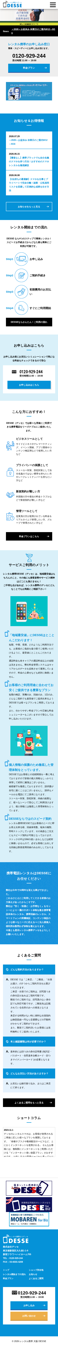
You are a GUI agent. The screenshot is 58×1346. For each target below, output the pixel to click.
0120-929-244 (29, 56)
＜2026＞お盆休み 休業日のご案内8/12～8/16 (33, 31)
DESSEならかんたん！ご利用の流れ (29, 322)
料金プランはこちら (29, 536)
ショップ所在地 (36, 1270)
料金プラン (29, 68)
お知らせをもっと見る (29, 206)
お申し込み (29, 1305)
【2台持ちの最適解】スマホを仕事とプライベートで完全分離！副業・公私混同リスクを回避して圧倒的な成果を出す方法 (29, 185)
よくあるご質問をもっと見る (29, 1102)
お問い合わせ (29, 1316)
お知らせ (33, 1274)
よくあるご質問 (36, 1278)
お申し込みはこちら (29, 385)
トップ (6, 1270)
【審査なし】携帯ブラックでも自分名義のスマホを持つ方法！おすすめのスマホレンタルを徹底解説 (29, 161)
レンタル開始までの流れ (14, 1274)
